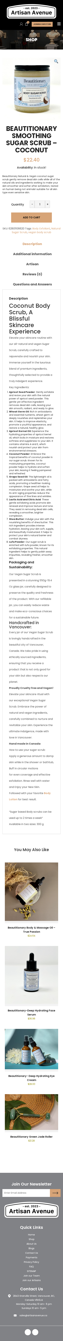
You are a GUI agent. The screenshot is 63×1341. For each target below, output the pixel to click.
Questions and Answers (32, 284)
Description (32, 244)
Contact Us (31, 1253)
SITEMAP (31, 1271)
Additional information (32, 254)
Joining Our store (42, 24)
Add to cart (31, 217)
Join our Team (31, 1275)
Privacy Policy (31, 1262)
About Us (31, 1243)
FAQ (31, 1266)
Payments (31, 1257)
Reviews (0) (32, 274)
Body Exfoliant (41, 228)
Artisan (32, 264)
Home (31, 1234)
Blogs (31, 1248)
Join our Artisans (31, 1280)
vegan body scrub (39, 232)
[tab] (32, 244)
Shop (31, 1239)
